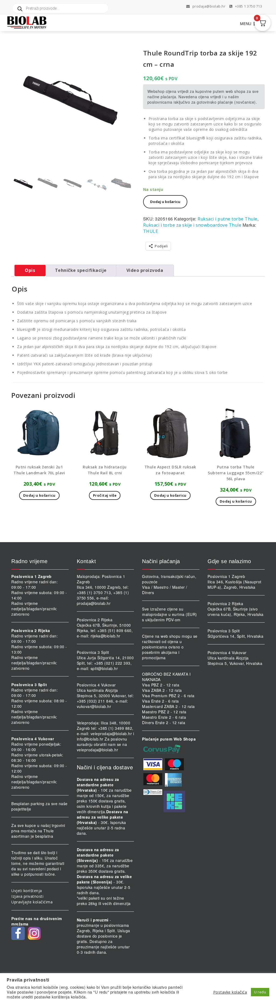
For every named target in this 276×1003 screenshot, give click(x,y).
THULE (150, 231)
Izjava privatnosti (27, 896)
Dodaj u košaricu (165, 201)
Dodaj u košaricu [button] (39, 495)
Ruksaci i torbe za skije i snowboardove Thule (192, 225)
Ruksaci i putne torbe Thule (227, 219)
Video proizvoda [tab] (144, 270)
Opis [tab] (30, 270)
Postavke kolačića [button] (230, 992)
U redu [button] (260, 992)
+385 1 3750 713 (248, 6)
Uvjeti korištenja (26, 890)
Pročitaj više (105, 495)
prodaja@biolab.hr (209, 6)
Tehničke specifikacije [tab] (81, 270)
